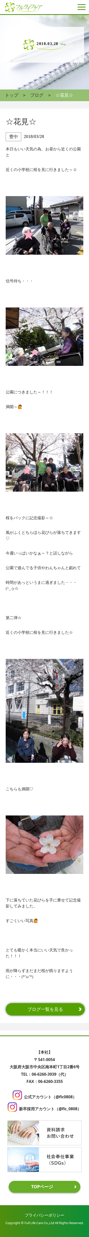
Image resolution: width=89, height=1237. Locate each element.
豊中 (13, 136)
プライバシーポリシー (44, 1215)
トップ (11, 95)
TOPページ (42, 1187)
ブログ (37, 95)
